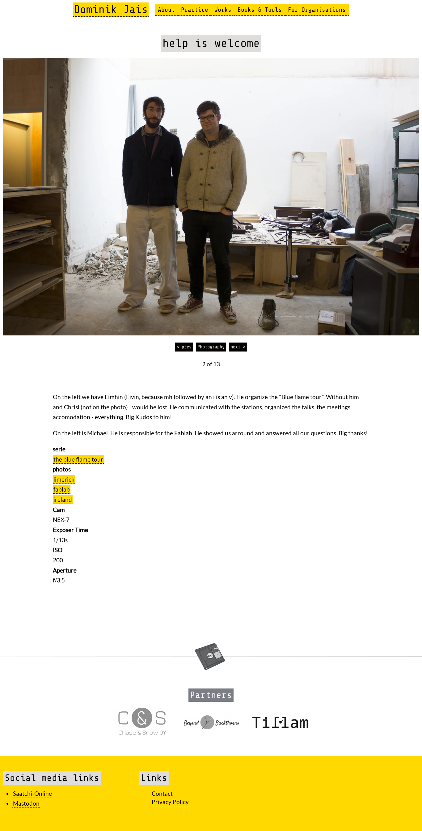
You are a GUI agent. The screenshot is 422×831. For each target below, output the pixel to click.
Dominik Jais (111, 9)
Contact (162, 793)
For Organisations (317, 9)
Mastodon (26, 803)
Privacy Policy (170, 801)
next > (237, 347)
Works (222, 9)
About (166, 9)
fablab (61, 489)
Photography (211, 347)
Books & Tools (260, 9)
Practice (194, 9)
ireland (62, 499)
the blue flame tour (78, 459)
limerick (63, 479)
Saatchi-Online (32, 793)
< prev (184, 347)
